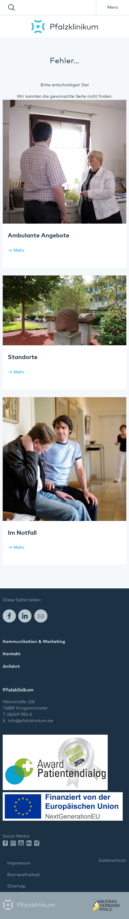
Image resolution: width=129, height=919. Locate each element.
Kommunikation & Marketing (34, 641)
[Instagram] (14, 843)
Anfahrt (11, 666)
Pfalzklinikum (64, 26)
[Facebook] (6, 843)
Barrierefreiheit (23, 875)
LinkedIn (25, 616)
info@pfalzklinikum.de (30, 721)
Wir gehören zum (106, 907)
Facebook (9, 616)
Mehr (19, 250)
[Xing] (38, 843)
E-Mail (40, 616)
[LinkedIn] (30, 843)
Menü (112, 7)
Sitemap (16, 886)
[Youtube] (22, 843)
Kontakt (11, 654)
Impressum (19, 863)
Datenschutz (112, 860)
